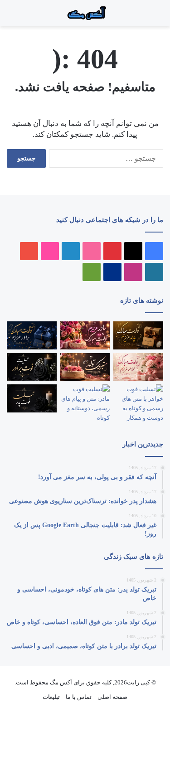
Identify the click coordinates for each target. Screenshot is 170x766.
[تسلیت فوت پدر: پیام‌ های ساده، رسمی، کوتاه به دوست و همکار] (32, 398)
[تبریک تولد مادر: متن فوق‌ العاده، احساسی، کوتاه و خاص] (85, 335)
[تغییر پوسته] (11, 16)
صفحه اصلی (112, 696)
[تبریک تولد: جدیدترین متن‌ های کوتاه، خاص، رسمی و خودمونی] (85, 367)
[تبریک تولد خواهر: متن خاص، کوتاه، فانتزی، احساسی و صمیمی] (138, 367)
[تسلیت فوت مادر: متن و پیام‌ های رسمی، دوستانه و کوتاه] (85, 403)
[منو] (151, 16)
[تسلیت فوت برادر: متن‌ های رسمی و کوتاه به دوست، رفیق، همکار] (32, 367)
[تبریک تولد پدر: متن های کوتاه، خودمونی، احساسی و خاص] (138, 335)
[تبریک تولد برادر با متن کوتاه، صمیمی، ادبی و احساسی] (32, 335)
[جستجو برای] (142, 16)
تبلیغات (51, 696)
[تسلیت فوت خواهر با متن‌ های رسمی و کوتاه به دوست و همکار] (138, 403)
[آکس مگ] (85, 13)
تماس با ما (79, 696)
